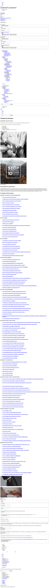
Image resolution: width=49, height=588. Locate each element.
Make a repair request (3, 131)
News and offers (4, 50)
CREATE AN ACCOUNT (5, 25)
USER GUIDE (4, 563)
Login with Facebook (6, 34)
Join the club (6, 96)
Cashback (5, 102)
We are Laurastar (6, 89)
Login (1, 14)
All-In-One (6, 59)
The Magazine (4, 86)
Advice (5, 99)
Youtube (3, 582)
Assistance (4, 97)
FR (2, 2)
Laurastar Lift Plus (9, 66)
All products (6, 58)
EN (2, 113)
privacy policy (20, 537)
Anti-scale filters (6, 75)
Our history (6, 92)
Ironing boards (8, 77)
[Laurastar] (24, 7)
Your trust (5, 91)
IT (2, 4)
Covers (7, 78)
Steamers (5, 68)
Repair (1, 486)
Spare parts (7, 80)
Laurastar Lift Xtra (9, 65)
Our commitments (7, 90)
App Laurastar (6, 101)
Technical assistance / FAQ (8, 100)
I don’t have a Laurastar (4, 519)
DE (2, 3)
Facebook (3, 581)
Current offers (6, 55)
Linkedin (3, 583)
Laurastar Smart (8, 61)
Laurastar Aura (6, 52)
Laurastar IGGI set (9, 74)
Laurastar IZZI (8, 70)
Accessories (8, 79)
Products (3, 56)
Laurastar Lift (8, 67)
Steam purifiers (6, 71)
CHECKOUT (2, 20)
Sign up (11, 570)
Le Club (3, 94)
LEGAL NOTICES (3, 585)
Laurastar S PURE (9, 62)
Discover (7, 85)
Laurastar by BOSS (7, 53)
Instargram (4, 580)
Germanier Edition (7, 54)
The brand (3, 87)
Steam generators (6, 63)
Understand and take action (8, 93)
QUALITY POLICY (5, 562)
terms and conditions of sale (28, 537)
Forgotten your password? (5, 32)
